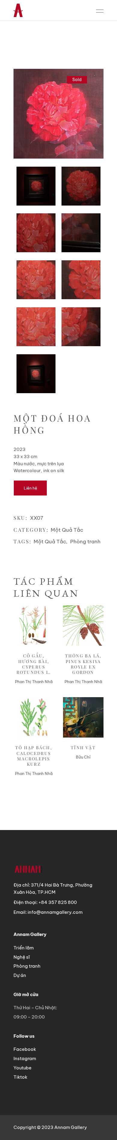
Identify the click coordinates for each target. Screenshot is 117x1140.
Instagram (25, 1058)
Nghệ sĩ (22, 957)
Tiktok (20, 1077)
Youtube (23, 1068)
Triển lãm (24, 948)
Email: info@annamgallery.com (48, 912)
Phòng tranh (85, 541)
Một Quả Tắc (67, 530)
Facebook (25, 1049)
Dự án (20, 975)
